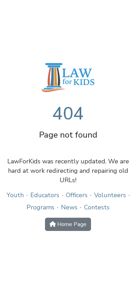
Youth (15, 195)
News (69, 207)
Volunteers (110, 195)
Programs (40, 207)
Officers (77, 195)
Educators (44, 195)
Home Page (71, 224)
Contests (96, 207)
